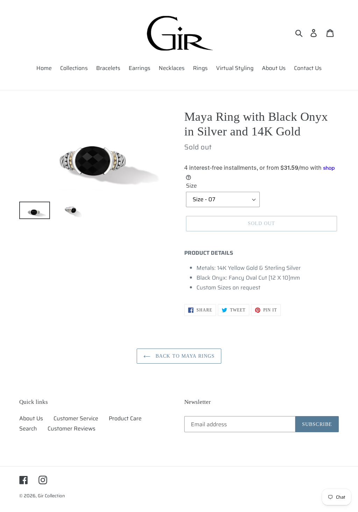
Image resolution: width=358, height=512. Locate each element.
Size (191, 186)
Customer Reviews (71, 428)
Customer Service (75, 418)
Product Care (125, 418)
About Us (31, 418)
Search (28, 428)
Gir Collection (51, 495)
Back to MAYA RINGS (184, 356)
